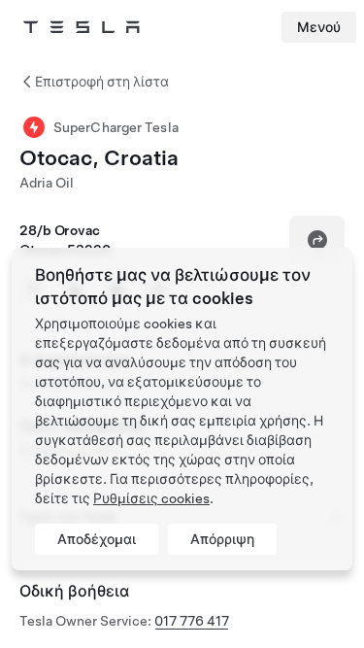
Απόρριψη (222, 539)
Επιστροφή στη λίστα (102, 81)
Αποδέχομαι (96, 539)
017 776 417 (191, 621)
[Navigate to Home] (81, 27)
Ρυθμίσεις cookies (151, 498)
